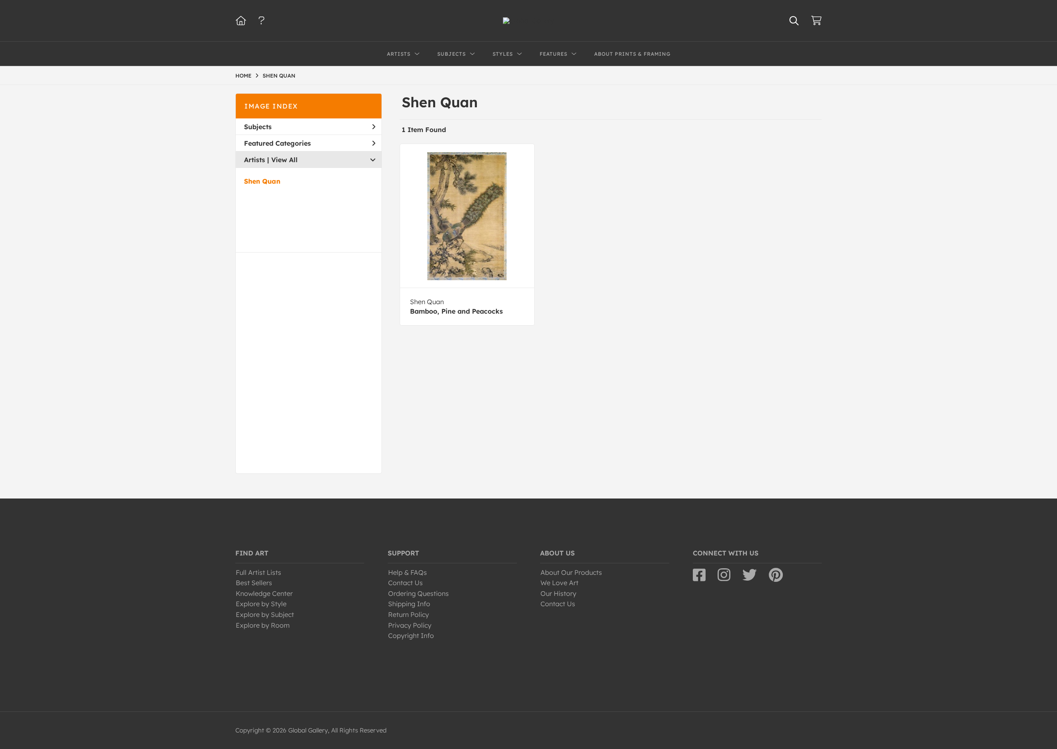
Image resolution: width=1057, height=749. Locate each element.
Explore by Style (261, 604)
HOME (243, 75)
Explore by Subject (265, 614)
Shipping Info (409, 604)
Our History (558, 593)
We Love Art (559, 583)
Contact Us (405, 583)
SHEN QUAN (279, 75)
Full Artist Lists (258, 572)
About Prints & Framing (632, 54)
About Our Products (571, 572)
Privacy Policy (409, 625)
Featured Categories (277, 143)
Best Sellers (254, 583)
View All (284, 160)
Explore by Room (263, 625)
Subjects (258, 127)
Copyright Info (411, 635)
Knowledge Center (264, 593)
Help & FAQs (407, 572)
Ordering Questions (418, 593)
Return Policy (408, 614)
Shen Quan (262, 181)
